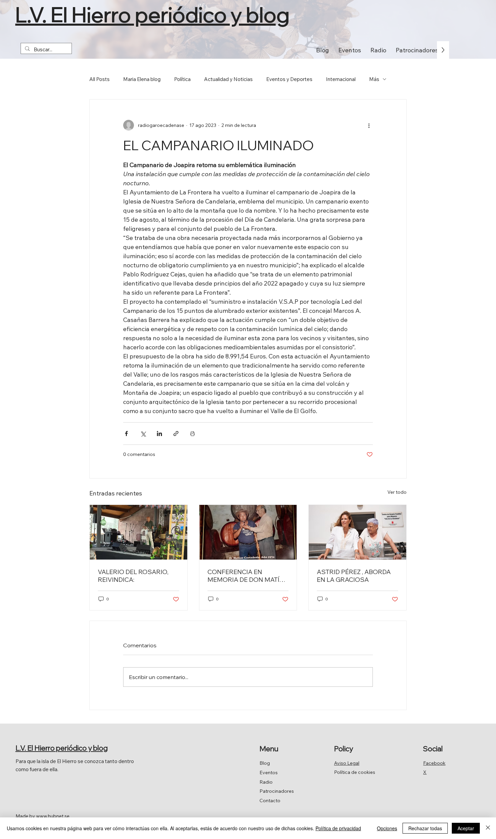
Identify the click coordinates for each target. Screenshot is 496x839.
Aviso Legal (346, 763)
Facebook (434, 763)
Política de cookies (354, 772)
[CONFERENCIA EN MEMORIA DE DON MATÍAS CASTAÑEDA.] (248, 532)
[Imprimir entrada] (192, 433)
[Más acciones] (369, 125)
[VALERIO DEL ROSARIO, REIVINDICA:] (138, 532)
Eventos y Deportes (289, 79)
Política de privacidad (338, 828)
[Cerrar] (488, 828)
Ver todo (397, 492)
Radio (266, 782)
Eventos (268, 772)
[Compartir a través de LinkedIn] (159, 433)
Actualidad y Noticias (228, 79)
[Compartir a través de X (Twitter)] (143, 433)
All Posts (99, 79)
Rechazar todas (425, 828)
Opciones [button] (387, 828)
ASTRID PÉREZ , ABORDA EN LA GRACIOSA (354, 576)
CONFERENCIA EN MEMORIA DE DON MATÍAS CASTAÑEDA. (248, 576)
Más (374, 79)
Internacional (341, 79)
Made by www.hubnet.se (43, 816)
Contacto (269, 800)
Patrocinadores (276, 791)
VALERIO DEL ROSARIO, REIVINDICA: (133, 576)
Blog (264, 763)
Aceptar (466, 828)
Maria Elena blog (142, 79)
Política (182, 79)
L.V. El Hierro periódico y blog (152, 14)
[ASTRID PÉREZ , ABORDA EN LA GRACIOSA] (357, 532)
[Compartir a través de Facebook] (126, 433)
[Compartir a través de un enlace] (176, 433)
